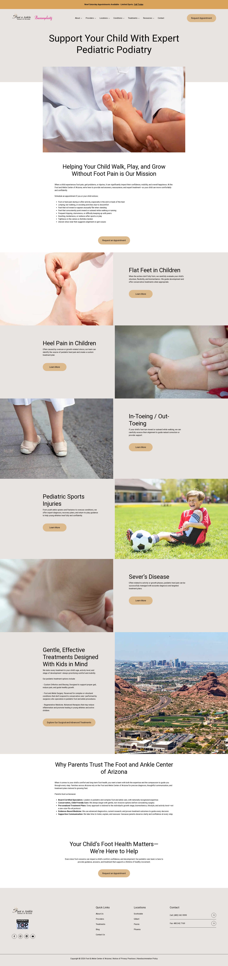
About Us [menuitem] (99, 914)
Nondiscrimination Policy (147, 958)
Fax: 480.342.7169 (177, 923)
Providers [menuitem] (100, 919)
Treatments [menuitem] (100, 924)
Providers (90, 18)
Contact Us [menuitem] (100, 935)
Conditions (117, 18)
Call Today (138, 4)
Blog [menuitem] (98, 929)
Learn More (140, 294)
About (77, 18)
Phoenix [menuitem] (137, 929)
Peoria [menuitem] (136, 924)
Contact (161, 18)
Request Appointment (201, 18)
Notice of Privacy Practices (124, 958)
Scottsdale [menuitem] (138, 914)
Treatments (132, 18)
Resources (147, 18)
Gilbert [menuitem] (136, 919)
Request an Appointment (114, 240)
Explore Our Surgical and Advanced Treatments (69, 722)
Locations (104, 18)
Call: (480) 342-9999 (178, 915)
